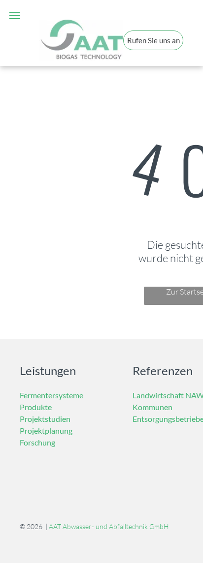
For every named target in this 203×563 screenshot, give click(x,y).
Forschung (37, 442)
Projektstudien (45, 418)
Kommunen (152, 407)
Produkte (36, 407)
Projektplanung (46, 430)
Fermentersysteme (51, 395)
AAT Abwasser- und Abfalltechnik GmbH (109, 526)
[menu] (15, 16)
